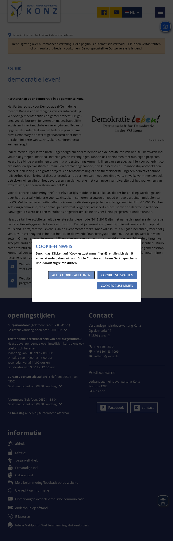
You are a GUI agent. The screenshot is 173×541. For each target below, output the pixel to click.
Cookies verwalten (117, 275)
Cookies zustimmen (117, 286)
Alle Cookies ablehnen (71, 275)
